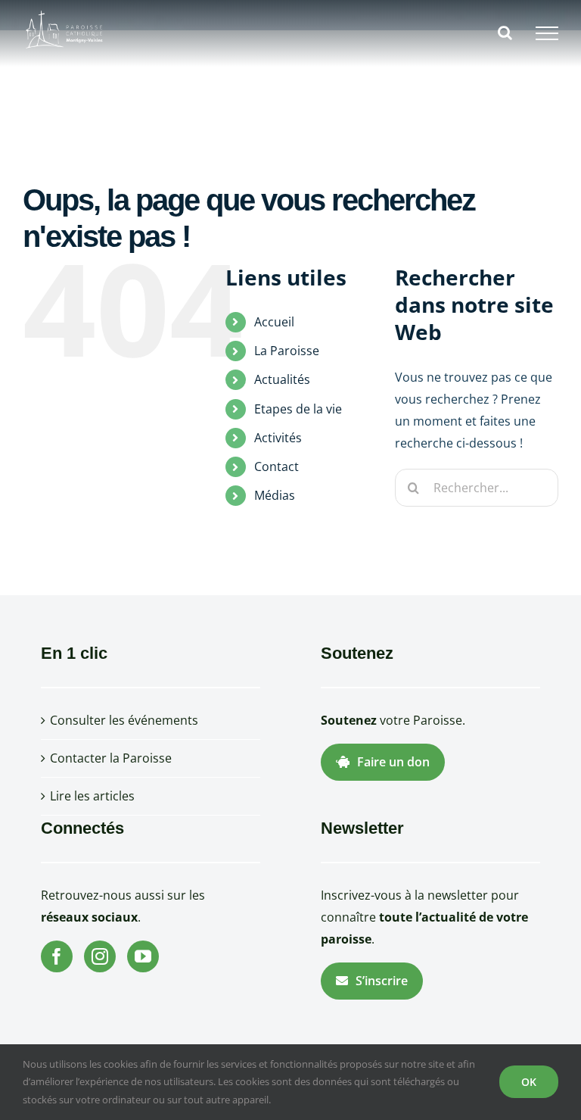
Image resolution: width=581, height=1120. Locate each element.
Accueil (274, 322)
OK (528, 1082)
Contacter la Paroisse (111, 758)
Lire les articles (92, 796)
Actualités (282, 379)
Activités (278, 437)
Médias (274, 495)
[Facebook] (57, 956)
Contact (276, 466)
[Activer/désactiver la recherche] (505, 32)
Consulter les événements (124, 720)
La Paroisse (286, 350)
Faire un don (393, 761)
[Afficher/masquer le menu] (547, 33)
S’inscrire (382, 980)
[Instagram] (100, 956)
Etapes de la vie (298, 409)
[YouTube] (143, 956)
